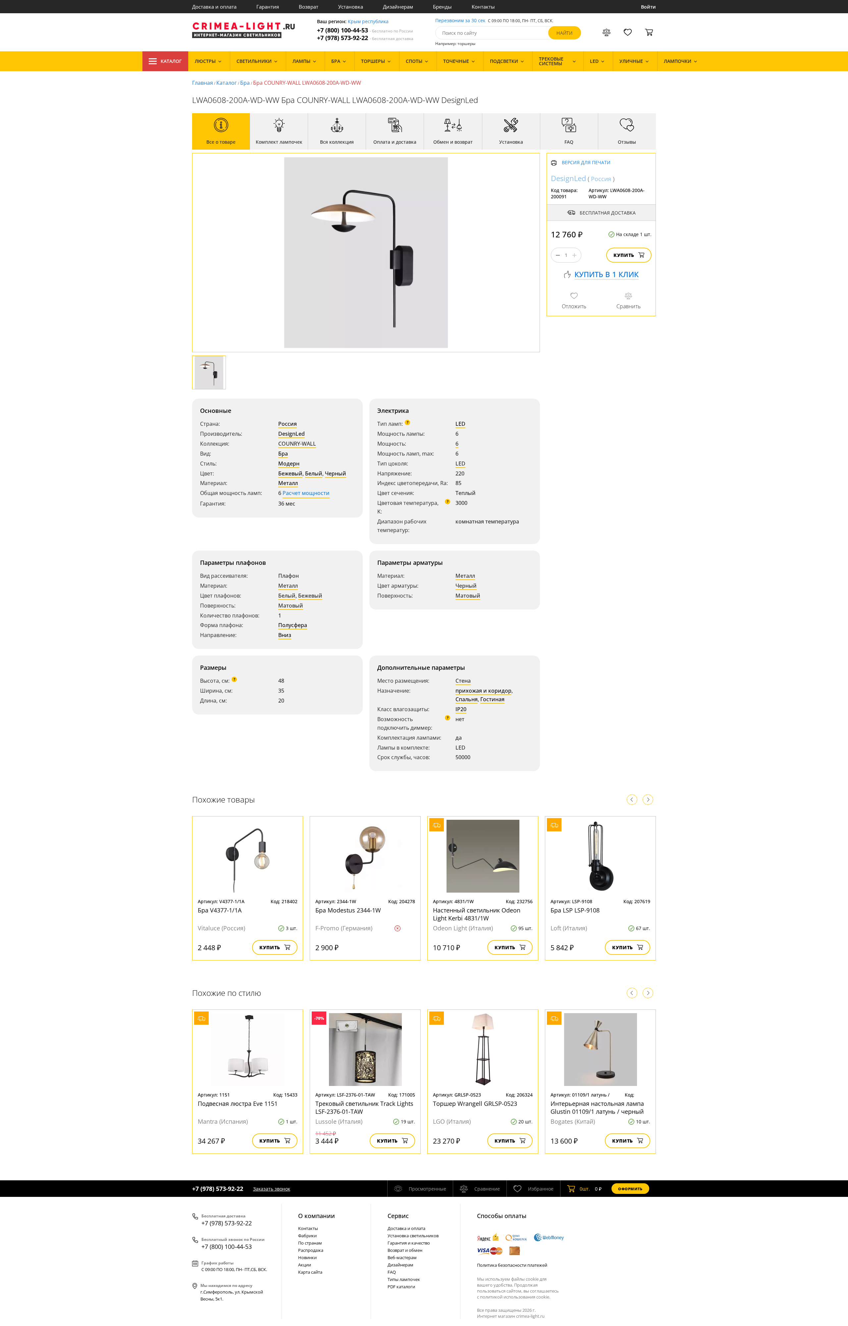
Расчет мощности (306, 493)
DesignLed (291, 433)
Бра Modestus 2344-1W (348, 910)
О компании (316, 1216)
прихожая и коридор (483, 690)
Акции (304, 1265)
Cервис (398, 1216)
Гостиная (492, 699)
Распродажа (310, 1250)
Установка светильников (413, 1236)
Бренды (442, 6)
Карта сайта (310, 1272)
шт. (585, 1189)
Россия (287, 423)
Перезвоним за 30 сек (460, 21)
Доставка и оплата (214, 6)
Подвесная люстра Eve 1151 (238, 1103)
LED (460, 423)
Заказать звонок (271, 1189)
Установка (350, 6)
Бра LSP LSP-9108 (575, 910)
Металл (288, 483)
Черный (335, 473)
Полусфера (292, 625)
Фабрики (307, 1236)
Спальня (466, 699)
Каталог (171, 61)
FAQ (392, 1272)
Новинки (307, 1257)
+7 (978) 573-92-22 (365, 38)
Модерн (288, 463)
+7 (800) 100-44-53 (365, 30)
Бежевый (290, 473)
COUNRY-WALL (297, 443)
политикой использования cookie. (515, 1297)
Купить (623, 255)
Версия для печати (586, 163)
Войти (648, 7)
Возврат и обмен (405, 1250)
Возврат (308, 6)
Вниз (284, 635)
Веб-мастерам (402, 1257)
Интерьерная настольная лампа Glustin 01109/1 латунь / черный (597, 1107)
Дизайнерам (398, 6)
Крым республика (368, 22)
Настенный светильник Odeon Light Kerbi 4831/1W (476, 914)
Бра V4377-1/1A (219, 910)
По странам (310, 1243)
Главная (202, 82)
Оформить (630, 1188)
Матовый (290, 605)
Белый (313, 473)
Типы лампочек (404, 1279)
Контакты (483, 6)
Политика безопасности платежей (512, 1265)
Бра (245, 82)
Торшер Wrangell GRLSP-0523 (475, 1103)
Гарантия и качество (409, 1243)
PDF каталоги (401, 1287)
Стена (463, 680)
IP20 (460, 709)
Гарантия (267, 6)
